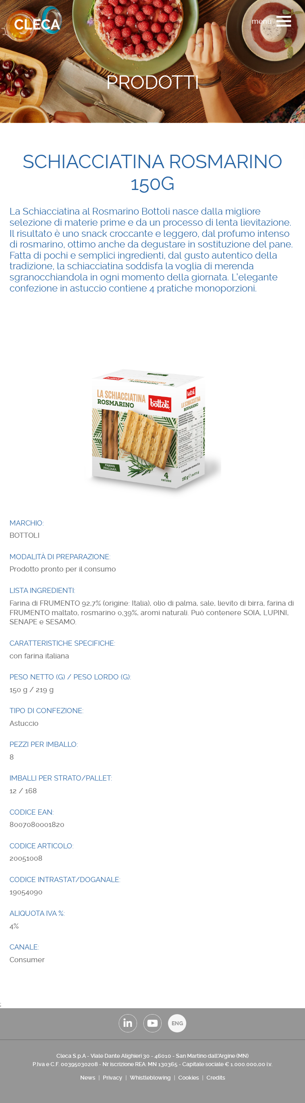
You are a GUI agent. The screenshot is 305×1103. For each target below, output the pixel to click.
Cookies (188, 1077)
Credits (216, 1077)
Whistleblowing (150, 1077)
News (87, 1077)
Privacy (112, 1077)
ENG (177, 1023)
